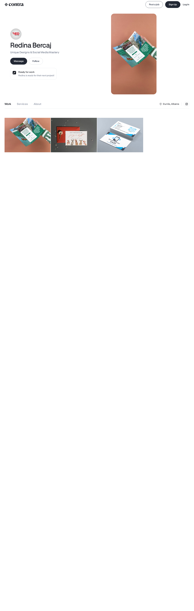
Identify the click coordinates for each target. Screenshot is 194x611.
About (37, 103)
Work (8, 103)
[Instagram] (186, 104)
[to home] (14, 4)
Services (22, 103)
